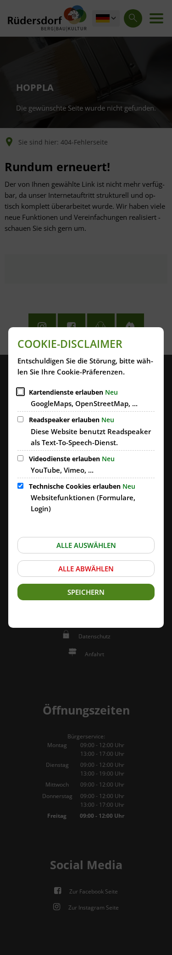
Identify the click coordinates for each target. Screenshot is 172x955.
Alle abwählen (86, 568)
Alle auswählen (86, 545)
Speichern (86, 592)
